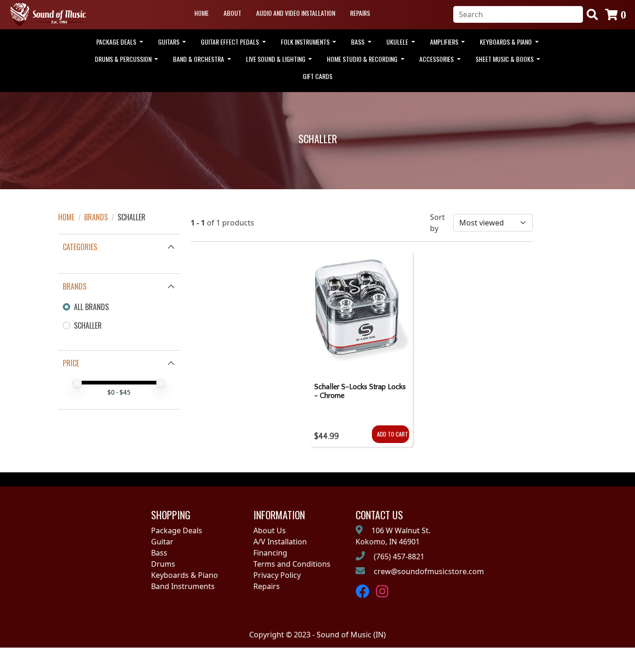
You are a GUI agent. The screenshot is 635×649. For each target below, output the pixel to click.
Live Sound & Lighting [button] (276, 59)
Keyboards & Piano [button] (506, 41)
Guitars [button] (169, 41)
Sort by (437, 222)
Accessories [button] (437, 59)
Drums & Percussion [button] (124, 59)
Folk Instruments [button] (306, 41)
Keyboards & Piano (184, 575)
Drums (163, 564)
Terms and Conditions (292, 564)
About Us (269, 530)
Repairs (360, 13)
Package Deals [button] (117, 41)
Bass (159, 553)
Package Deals (176, 530)
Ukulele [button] (398, 41)
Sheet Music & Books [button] (505, 59)
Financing (270, 553)
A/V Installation (280, 541)
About (232, 13)
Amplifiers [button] (445, 41)
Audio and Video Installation (295, 13)
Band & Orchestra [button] (199, 59)
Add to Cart (392, 434)
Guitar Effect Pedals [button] (230, 41)
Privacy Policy (277, 575)
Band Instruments (183, 586)
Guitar (162, 541)
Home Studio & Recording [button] (363, 59)
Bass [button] (358, 41)
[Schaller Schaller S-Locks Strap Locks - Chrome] (362, 313)
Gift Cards (317, 76)
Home (201, 13)
